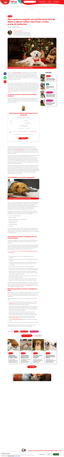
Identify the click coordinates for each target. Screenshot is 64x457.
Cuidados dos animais (34, 331)
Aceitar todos (56, 454)
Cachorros (56, 1)
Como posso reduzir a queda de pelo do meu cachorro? (50, 357)
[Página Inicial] (14, 2)
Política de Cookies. (11, 456)
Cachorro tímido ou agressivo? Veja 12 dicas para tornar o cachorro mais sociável (25, 357)
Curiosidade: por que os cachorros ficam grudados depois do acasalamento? (50, 79)
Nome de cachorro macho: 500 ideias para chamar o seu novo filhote (50, 103)
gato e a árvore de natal (18, 149)
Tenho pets (27, 128)
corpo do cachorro (28, 285)
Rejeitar (49, 454)
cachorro (11, 91)
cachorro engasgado (16, 72)
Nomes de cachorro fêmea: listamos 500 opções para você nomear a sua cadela (51, 95)
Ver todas (32, 367)
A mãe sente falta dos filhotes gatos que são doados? (50, 87)
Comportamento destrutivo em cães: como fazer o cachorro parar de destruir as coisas (13, 358)
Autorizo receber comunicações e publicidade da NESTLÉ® (24, 134)
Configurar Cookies (42, 454)
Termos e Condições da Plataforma (23, 131)
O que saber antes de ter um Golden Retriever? (37, 357)
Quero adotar (42, 1)
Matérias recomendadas (27, 335)
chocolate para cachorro (14, 317)
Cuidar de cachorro (24, 331)
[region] (32, 454)
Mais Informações (17, 456)
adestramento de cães (17, 319)
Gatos (50, 1)
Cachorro (10, 16)
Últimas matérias (38, 335)
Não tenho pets (21, 128)
